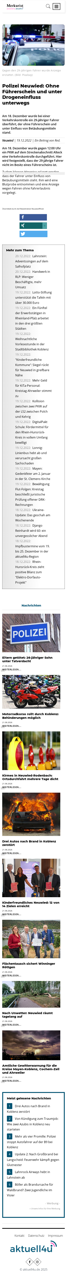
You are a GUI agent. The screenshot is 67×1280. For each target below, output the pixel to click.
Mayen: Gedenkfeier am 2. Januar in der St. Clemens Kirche (33, 473)
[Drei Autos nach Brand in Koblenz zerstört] (31, 814)
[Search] (48, 8)
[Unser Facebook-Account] (30, 1262)
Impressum (55, 1236)
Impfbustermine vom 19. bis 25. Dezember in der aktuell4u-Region (32, 551)
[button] (33, 217)
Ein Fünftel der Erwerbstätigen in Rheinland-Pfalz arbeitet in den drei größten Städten (32, 318)
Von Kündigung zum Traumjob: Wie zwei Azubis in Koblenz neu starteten (32, 1124)
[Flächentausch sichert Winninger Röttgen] (31, 939)
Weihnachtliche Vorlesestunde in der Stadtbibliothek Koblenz (32, 344)
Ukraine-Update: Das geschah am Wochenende (32, 515)
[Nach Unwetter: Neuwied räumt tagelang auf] (31, 994)
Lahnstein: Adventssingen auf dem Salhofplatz (31, 261)
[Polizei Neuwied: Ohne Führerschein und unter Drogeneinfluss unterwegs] (33, 45)
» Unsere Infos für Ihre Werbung (45, 1208)
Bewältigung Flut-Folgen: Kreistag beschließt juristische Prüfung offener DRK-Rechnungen (32, 494)
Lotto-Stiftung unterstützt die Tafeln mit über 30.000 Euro (33, 297)
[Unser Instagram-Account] (37, 1262)
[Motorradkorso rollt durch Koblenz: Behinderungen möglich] (31, 691)
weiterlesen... (11, 669)
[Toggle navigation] (56, 6)
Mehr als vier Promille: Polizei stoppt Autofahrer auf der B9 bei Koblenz (31, 1141)
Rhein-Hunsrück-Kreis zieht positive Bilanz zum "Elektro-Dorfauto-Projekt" (29, 572)
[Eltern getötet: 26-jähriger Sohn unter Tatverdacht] (31, 633)
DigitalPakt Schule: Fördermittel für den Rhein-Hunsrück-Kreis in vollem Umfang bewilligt (32, 432)
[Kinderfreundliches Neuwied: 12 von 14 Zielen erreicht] (31, 878)
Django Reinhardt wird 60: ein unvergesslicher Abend (31, 530)
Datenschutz (36, 1236)
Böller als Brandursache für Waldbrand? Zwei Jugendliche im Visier (30, 1189)
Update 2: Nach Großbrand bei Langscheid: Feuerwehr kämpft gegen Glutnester (33, 1159)
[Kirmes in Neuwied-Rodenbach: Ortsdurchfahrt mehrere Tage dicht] (31, 750)
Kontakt (19, 1236)
